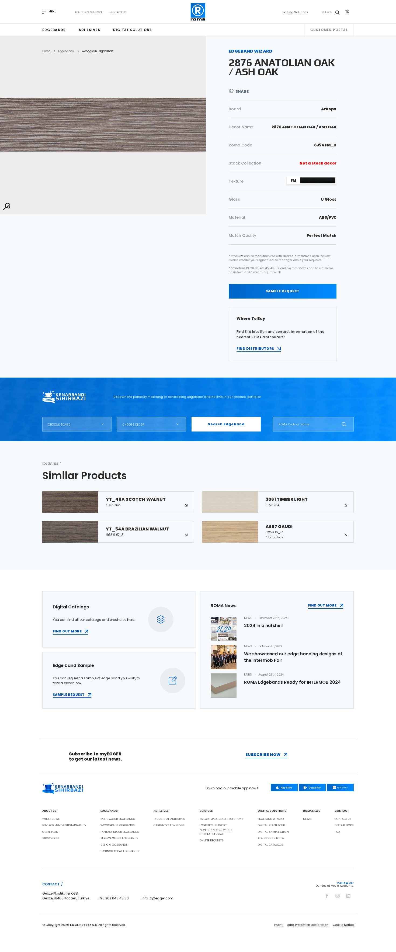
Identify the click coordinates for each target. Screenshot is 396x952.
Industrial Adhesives (169, 819)
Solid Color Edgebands (117, 819)
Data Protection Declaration (307, 925)
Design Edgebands (114, 845)
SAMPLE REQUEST (283, 291)
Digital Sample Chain (273, 832)
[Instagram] (337, 895)
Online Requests (212, 841)
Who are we (51, 819)
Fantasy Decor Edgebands (119, 832)
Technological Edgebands (119, 851)
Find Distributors (255, 348)
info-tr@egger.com (157, 898)
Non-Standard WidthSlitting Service (216, 832)
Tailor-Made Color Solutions (222, 819)
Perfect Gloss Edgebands (119, 838)
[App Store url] (284, 787)
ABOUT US (49, 811)
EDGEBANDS (109, 811)
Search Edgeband (226, 424)
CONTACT (342, 811)
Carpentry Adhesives (169, 825)
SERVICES (206, 811)
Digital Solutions (132, 30)
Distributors (344, 825)
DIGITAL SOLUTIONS (272, 811)
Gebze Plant (51, 832)
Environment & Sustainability (64, 825)
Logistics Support (88, 12)
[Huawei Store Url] (340, 787)
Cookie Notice (343, 925)
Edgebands (54, 30)
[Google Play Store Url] (312, 787)
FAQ (337, 832)
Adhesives (89, 30)
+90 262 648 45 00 (113, 898)
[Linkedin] (348, 895)
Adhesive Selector (271, 838)
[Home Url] (198, 12)
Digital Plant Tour (271, 825)
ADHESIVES (161, 811)
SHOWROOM (50, 838)
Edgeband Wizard (271, 819)
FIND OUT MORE (67, 631)
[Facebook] (326, 895)
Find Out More (322, 605)
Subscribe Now (263, 754)
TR (347, 12)
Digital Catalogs (270, 845)
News (307, 819)
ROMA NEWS (311, 811)
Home (46, 51)
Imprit (278, 925)
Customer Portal (329, 30)
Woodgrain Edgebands (97, 51)
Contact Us (118, 12)
